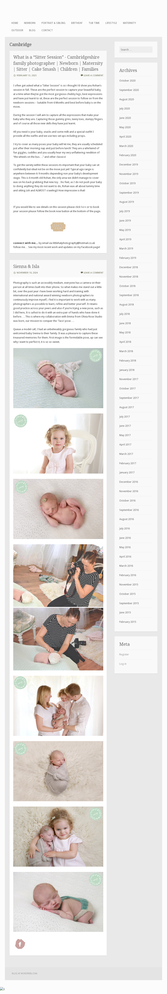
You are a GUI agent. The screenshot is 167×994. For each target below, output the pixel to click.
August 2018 (126, 304)
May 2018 (125, 332)
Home (14, 23)
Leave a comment (93, 75)
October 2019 (127, 183)
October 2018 (127, 286)
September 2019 (129, 192)
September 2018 (129, 295)
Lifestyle (111, 23)
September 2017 (129, 397)
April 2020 (125, 136)
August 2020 (126, 99)
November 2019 (128, 173)
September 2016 (129, 509)
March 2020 (126, 146)
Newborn (29, 23)
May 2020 (125, 127)
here (83, 206)
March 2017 (126, 453)
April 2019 (125, 239)
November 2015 (128, 584)
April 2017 (125, 444)
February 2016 (127, 575)
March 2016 (126, 565)
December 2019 (128, 164)
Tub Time (94, 23)
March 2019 (126, 248)
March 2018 (126, 351)
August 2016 (126, 519)
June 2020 (125, 117)
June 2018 (125, 323)
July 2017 (124, 416)
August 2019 (126, 201)
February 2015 (127, 621)
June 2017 (125, 425)
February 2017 (127, 463)
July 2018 (124, 313)
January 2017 (126, 472)
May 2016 (125, 547)
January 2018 (126, 369)
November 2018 (128, 276)
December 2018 (128, 267)
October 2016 (127, 500)
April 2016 (125, 556)
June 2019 (125, 220)
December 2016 (128, 481)
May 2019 (125, 229)
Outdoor (17, 30)
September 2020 (129, 89)
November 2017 (128, 379)
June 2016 (125, 537)
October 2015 (127, 593)
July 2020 (124, 108)
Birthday (76, 23)
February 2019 (127, 257)
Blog (32, 30)
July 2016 (124, 528)
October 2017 (127, 388)
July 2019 (124, 211)
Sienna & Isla (26, 266)
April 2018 (125, 341)
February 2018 (127, 360)
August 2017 (126, 407)
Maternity (129, 23)
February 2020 (127, 155)
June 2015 (125, 612)
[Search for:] (136, 49)
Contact (47, 30)
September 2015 (129, 603)
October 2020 (127, 80)
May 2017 (125, 435)
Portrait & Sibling (53, 23)
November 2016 (128, 491)
